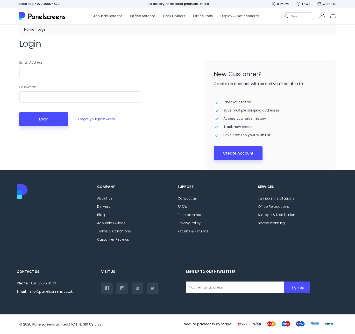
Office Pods (203, 16)
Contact (329, 4)
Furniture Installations (276, 198)
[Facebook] (107, 288)
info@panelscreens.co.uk (51, 291)
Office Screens (143, 16)
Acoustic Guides (111, 223)
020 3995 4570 (48, 4)
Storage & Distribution (276, 214)
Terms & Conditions (114, 231)
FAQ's (182, 206)
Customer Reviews (113, 239)
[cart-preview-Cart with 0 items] (333, 16)
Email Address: (31, 62)
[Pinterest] (137, 288)
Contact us (187, 198)
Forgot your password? (97, 119)
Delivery (103, 206)
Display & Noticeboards (239, 16)
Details (204, 4)
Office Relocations (273, 206)
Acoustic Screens (107, 16)
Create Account (238, 153)
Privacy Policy (189, 223)
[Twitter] (152, 288)
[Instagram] (122, 288)
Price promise (189, 214)
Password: (27, 87)
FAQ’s (306, 4)
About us (105, 198)
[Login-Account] (322, 16)
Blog (101, 214)
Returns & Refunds (193, 231)
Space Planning (271, 223)
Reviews (283, 4)
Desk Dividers (174, 16)
